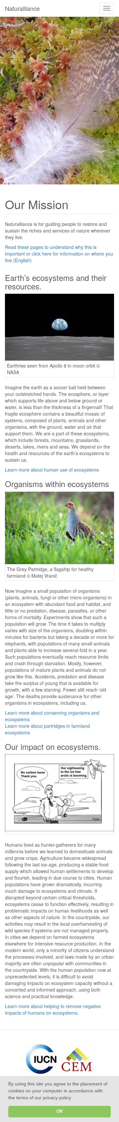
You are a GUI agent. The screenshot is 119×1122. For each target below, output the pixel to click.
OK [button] (60, 1111)
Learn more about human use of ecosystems (52, 469)
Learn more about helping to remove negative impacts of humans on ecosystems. (53, 1009)
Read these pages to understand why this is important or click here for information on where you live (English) (59, 253)
